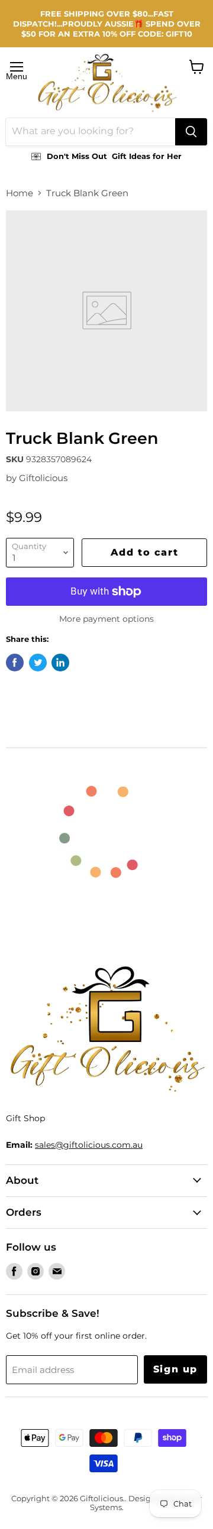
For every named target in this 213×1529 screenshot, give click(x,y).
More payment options (106, 619)
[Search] (191, 131)
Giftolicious (43, 477)
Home (19, 193)
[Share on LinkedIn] (60, 662)
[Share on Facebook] (15, 662)
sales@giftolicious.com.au (89, 1145)
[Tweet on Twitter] (38, 662)
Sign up (175, 1369)
